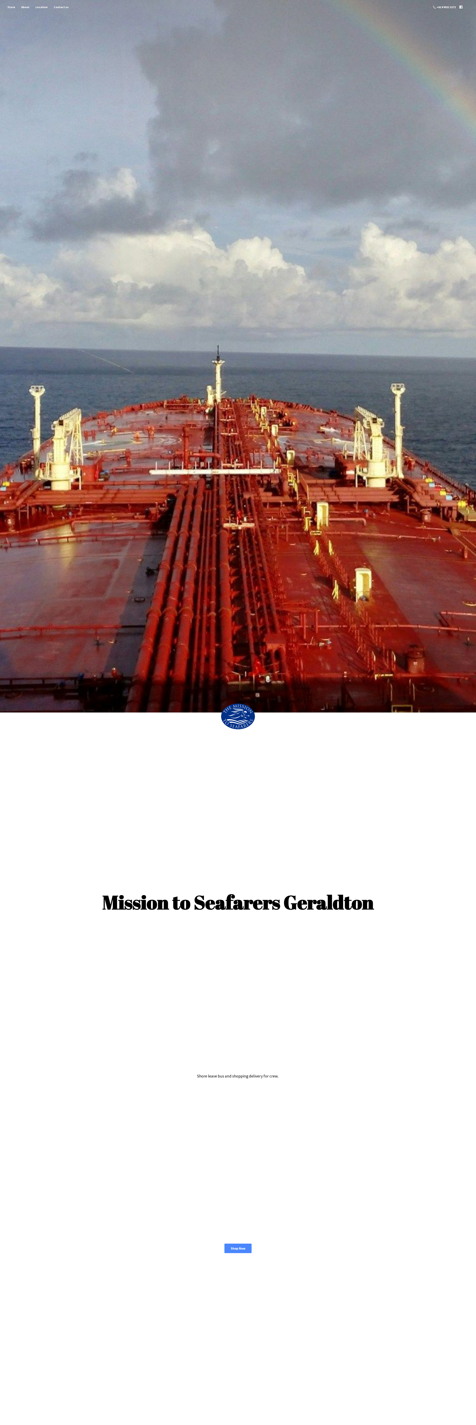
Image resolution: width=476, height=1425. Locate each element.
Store (11, 7)
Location (42, 7)
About (25, 7)
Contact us (61, 7)
